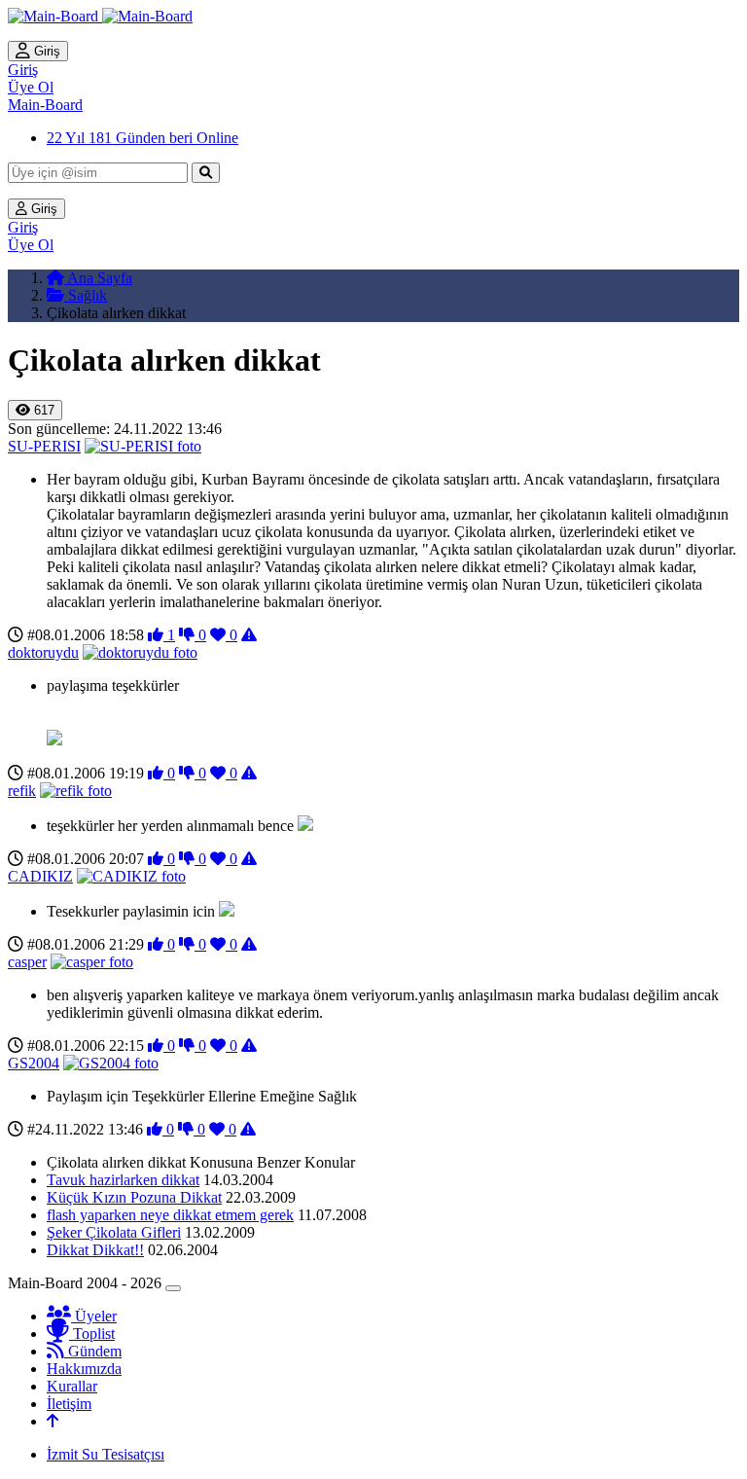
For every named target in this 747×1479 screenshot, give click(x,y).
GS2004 (33, 1063)
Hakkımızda (84, 1368)
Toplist (92, 1333)
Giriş (45, 51)
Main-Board (45, 104)
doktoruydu (43, 652)
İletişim (69, 1403)
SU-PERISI (44, 446)
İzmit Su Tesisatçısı (105, 1454)
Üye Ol (30, 87)
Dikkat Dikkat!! (95, 1250)
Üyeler (94, 1316)
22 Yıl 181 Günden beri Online (142, 137)
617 (42, 410)
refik (22, 790)
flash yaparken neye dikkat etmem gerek (170, 1215)
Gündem (93, 1351)
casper (27, 962)
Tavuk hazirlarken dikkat (123, 1180)
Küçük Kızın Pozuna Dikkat (134, 1197)
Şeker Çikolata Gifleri (114, 1232)
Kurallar (72, 1386)
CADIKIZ (40, 876)
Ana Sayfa (98, 278)
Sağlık (85, 295)
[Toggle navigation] (173, 1288)
